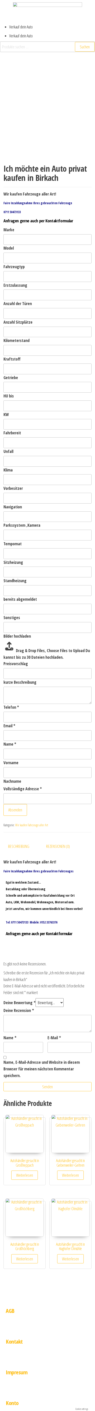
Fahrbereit (12, 432)
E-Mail (54, 1037)
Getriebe (10, 377)
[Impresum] (11, 1357)
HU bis (8, 396)
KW (6, 414)
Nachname (12, 781)
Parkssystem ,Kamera (21, 525)
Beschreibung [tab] (18, 846)
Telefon (11, 707)
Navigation (12, 507)
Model (8, 248)
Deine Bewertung (19, 1002)
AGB (10, 1311)
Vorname (10, 762)
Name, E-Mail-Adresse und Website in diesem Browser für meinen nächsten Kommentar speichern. (41, 1068)
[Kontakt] (11, 1326)
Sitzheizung (13, 562)
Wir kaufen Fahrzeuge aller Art (31, 825)
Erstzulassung (15, 285)
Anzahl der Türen (17, 303)
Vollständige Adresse (22, 788)
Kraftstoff (12, 359)
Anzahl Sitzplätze (18, 322)
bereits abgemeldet (20, 599)
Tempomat (12, 543)
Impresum (16, 1372)
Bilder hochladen (17, 636)
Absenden (15, 810)
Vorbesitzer (13, 488)
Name (9, 744)
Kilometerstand (16, 340)
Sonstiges (11, 617)
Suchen (85, 47)
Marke (8, 229)
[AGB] (11, 1295)
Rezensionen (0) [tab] (58, 846)
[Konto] (11, 1388)
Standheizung (15, 580)
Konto (12, 1403)
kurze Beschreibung (19, 682)
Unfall (8, 451)
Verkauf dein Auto (21, 27)
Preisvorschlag (15, 663)
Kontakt (14, 1341)
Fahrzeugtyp (14, 266)
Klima (8, 470)
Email (9, 725)
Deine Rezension (18, 1010)
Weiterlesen (24, 1175)
